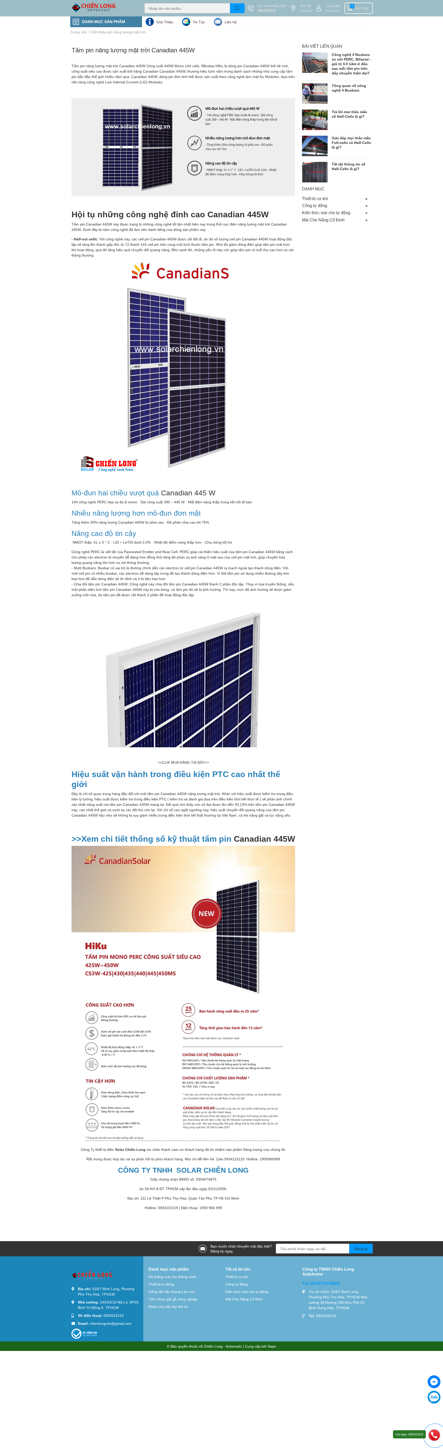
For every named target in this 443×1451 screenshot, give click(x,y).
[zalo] (434, 1397)
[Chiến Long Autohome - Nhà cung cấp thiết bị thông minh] (102, 8)
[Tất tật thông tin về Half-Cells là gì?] (315, 172)
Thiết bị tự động (161, 1284)
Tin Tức (199, 22)
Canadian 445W (132, 66)
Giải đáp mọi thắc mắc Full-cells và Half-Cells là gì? (351, 142)
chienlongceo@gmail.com (111, 1323)
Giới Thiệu (164, 22)
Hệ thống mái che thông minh (172, 1276)
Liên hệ (231, 22)
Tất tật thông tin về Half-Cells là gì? (348, 166)
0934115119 (266, 10)
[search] (237, 8)
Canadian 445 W (188, 492)
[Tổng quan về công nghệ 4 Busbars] (315, 93)
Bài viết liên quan (322, 46)
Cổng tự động (314, 205)
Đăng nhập (332, 10)
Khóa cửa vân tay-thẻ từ (168, 1306)
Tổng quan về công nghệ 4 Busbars (349, 87)
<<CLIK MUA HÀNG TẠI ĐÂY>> (183, 762)
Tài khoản (333, 6)
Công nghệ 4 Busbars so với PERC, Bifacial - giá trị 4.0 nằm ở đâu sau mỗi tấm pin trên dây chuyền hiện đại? (351, 63)
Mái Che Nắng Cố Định (323, 219)
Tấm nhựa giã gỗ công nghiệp (172, 1299)
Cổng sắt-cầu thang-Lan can (171, 1291)
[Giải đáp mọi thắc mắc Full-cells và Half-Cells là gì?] (315, 145)
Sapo (272, 1346)
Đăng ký (361, 1249)
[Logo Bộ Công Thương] (85, 1333)
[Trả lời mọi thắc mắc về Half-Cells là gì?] (315, 119)
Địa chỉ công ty (305, 8)
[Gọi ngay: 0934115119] (434, 1434)
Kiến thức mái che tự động (326, 212)
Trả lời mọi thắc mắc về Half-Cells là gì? (349, 113)
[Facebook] (434, 1381)
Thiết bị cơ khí (315, 198)
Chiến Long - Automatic (223, 1346)
